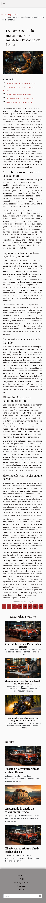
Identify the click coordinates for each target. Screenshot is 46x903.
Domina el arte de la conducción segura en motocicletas (23, 719)
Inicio (3, 14)
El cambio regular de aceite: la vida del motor (21, 83)
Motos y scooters (22, 882)
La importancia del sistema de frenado (19, 94)
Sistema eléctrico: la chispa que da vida (19, 102)
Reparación (13, 14)
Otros (22, 889)
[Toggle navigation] (4, 3)
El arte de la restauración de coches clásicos (23, 645)
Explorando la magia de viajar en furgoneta (19, 810)
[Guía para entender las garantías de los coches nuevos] (23, 668)
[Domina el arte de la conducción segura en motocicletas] (23, 705)
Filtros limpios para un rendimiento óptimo (20, 98)
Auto (22, 879)
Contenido (10, 79)
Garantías (22, 875)
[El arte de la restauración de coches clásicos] (23, 631)
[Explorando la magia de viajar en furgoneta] (23, 795)
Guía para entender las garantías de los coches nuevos (23, 682)
